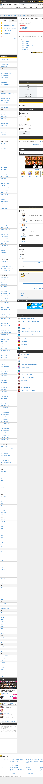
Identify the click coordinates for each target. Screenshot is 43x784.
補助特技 (30, 176)
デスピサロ (40, 141)
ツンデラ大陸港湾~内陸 (4, 453)
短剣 (1, 558)
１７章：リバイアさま (4, 194)
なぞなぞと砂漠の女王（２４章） (6, 332)
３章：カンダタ (3, 148)
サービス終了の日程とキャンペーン (26, 27)
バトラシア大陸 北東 (4, 378)
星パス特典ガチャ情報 (4, 102)
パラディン (2, 498)
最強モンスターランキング (5, 123)
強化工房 (2, 664)
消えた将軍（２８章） (4, 341)
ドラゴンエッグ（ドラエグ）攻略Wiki (15, 772)
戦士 (1, 473)
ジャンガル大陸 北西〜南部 (5, 460)
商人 (1, 492)
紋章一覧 (2, 612)
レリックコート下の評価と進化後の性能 (9, 28)
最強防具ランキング (4, 118)
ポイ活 (25, 1)
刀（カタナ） (3, 580)
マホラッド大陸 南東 (4, 400)
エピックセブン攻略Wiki (28, 769)
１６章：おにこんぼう (4, 192)
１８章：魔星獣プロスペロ (5, 196)
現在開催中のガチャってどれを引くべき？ (7, 93)
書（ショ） (2, 583)
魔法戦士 (2, 503)
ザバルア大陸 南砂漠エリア (5, 435)
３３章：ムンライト (4, 250)
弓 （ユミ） (2, 576)
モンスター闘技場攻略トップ (5, 107)
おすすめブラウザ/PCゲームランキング (9, 721)
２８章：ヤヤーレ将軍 (4, 238)
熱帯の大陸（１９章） (4, 320)
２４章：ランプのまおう (5, 227)
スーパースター (3, 510)
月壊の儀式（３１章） (4, 348)
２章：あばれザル (3, 145)
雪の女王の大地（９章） (5, 298)
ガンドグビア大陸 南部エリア (5, 439)
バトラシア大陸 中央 (4, 373)
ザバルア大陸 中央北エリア (5, 416)
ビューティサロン (3, 658)
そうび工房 (2, 671)
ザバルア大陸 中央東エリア (5, 428)
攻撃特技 (23, 176)
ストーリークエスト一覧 (5, 277)
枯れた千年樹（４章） (4, 286)
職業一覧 (2, 466)
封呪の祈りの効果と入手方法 (7, 30)
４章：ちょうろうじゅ (4, 164)
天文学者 (2, 514)
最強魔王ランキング (4, 125)
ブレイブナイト (3, 539)
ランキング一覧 (3, 111)
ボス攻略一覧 (3, 139)
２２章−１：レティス (4, 206)
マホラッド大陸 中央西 (4, 396)
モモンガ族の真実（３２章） (5, 350)
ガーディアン (3, 530)
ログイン (41, 1)
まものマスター (3, 507)
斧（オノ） (2, 567)
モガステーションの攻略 (5, 130)
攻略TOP (3, 7)
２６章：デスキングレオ (5, 234)
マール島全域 (3, 364)
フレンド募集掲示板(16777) (5, 84)
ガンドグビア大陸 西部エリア (5, 437)
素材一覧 (2, 651)
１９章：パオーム (3, 199)
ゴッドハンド (3, 521)
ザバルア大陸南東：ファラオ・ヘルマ (7, 268)
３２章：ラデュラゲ (4, 247)
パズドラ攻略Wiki (27, 764)
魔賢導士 (2, 528)
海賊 (1, 505)
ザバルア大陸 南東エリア (5, 430)
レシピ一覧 (2, 637)
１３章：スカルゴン (4, 185)
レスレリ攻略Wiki (27, 767)
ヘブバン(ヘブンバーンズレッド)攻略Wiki (31, 772)
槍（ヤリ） (2, 562)
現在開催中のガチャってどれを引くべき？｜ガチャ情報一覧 (10, 25)
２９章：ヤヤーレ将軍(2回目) (5, 241)
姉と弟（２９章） (3, 343)
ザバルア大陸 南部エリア (5, 432)
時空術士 (2, 537)
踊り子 (2, 485)
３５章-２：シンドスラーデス (5, 257)
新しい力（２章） (3, 282)
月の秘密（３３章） (4, 352)
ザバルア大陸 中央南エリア (5, 425)
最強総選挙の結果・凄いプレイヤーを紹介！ (27, 29)
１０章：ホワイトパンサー (5, 178)
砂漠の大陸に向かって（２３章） (6, 330)
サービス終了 (10, 7)
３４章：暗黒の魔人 (4, 252)
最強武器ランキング (4, 116)
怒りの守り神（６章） (4, 291)
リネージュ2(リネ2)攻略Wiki (29, 773)
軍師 (1, 546)
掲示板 (13, 20)
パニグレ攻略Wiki (12, 773)
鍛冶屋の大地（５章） (4, 288)
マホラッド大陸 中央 (4, 403)
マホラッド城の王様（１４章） (6, 309)
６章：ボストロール (4, 169)
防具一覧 (2, 587)
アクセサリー (3, 599)
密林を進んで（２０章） (5, 323)
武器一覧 (2, 551)
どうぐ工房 (2, 667)
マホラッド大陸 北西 (4, 391)
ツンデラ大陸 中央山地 (4, 384)
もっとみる (14, 38)
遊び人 (2, 489)
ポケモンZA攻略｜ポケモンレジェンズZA (16, 759)
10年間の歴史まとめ (24, 28)
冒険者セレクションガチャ (5, 100)
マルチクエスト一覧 (4, 446)
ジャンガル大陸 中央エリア (5, 409)
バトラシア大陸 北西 (4, 375)
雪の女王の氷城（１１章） (5, 302)
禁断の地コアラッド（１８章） (6, 318)
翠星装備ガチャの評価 (4, 95)
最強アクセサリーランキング (5, 120)
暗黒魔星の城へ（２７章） (5, 339)
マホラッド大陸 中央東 (4, 394)
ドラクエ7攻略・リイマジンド (14, 761)
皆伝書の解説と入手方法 (5, 608)
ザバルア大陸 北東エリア (5, 421)
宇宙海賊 (2, 523)
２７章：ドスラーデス (4, 236)
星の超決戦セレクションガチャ (6, 98)
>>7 (20, 256)
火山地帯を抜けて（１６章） (5, 314)
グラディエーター (3, 512)
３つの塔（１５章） (4, 311)
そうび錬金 (2, 676)
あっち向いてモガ (3, 134)
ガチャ (37, 7)
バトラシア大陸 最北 (4, 380)
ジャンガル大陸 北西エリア (5, 405)
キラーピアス (28, 121)
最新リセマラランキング (5, 114)
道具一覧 (2, 642)
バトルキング (3, 519)
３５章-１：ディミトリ (4, 254)
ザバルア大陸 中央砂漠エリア (5, 419)
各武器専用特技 (3, 630)
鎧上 (1, 590)
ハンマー (2, 571)
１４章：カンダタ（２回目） (5, 187)
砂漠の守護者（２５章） (5, 334)
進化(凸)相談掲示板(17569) (5, 80)
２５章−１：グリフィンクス (5, 229)
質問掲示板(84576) (4, 82)
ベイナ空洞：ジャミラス (5, 261)
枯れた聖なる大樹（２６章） (5, 336)
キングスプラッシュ (4, 132)
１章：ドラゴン (3, 143)
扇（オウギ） (3, 569)
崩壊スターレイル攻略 (13, 764)
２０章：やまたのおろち (5, 201)
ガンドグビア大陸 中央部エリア (6, 441)
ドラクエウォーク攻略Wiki (14, 765)
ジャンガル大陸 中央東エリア (5, 407)
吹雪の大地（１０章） (4, 300)
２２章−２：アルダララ (4, 208)
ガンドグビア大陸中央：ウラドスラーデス (7, 273)
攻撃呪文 (37, 176)
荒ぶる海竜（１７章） (4, 316)
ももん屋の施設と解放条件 (5, 655)
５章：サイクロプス (4, 167)
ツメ (1, 564)
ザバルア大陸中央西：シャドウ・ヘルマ (7, 266)
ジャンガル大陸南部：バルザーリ (6, 263)
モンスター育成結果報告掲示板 (6, 73)
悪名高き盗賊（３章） (4, 284)
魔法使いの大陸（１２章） (5, 304)
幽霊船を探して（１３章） (5, 307)
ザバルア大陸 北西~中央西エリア (6, 462)
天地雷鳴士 (2, 535)
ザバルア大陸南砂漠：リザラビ (6, 270)
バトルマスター (3, 496)
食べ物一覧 (2, 646)
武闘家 (2, 480)
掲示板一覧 (2, 70)
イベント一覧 (3, 89)
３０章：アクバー (3, 243)
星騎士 (2, 526)
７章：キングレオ (3, 171)
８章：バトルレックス (4, 174)
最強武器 (25, 7)
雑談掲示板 (18, 7)
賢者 (1, 501)
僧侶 (1, 478)
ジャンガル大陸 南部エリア (5, 412)
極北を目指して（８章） (5, 295)
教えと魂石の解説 (3, 603)
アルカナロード (3, 542)
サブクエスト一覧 (3, 362)
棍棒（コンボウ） (3, 578)
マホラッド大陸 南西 (4, 398)
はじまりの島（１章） (4, 279)
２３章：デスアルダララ (5, 225)
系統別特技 (2, 633)
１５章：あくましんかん (5, 190)
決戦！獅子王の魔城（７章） (5, 293)
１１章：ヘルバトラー (4, 180)
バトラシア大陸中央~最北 (5, 451)
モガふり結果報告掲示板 (5, 75)
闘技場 (31, 7)
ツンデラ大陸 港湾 (4, 382)
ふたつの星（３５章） (4, 357)
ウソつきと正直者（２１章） (5, 325)
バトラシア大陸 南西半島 (5, 366)
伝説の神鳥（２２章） (4, 327)
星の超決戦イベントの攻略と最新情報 (9, 35)
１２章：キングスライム (5, 183)
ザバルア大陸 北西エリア (5, 414)
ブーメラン (2, 574)
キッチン (2, 669)
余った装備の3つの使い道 (7, 33)
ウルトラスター (3, 533)
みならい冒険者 (3, 471)
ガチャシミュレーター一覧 (7, 22)
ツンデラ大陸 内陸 (4, 387)
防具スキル (2, 628)
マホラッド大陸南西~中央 (5, 457)
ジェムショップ (3, 660)
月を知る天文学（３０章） (5, 346)
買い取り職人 (3, 662)
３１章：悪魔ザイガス (4, 245)
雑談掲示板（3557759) (4, 77)
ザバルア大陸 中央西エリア (5, 423)
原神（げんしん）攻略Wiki (14, 767)
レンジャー (2, 487)
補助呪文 (2, 626)
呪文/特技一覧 (3, 617)
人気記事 (4, 20)
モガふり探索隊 (3, 674)
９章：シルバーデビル (4, 176)
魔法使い (2, 476)
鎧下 (1, 592)
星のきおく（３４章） (4, 355)
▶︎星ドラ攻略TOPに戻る (5, 59)
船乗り (2, 482)
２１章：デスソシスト (4, 203)
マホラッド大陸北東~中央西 (5, 455)
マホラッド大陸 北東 (4, 389)
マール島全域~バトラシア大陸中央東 (7, 448)
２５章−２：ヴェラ (4, 231)
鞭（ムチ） (2, 560)
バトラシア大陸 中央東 (4, 371)
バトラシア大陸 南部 (4, 368)
